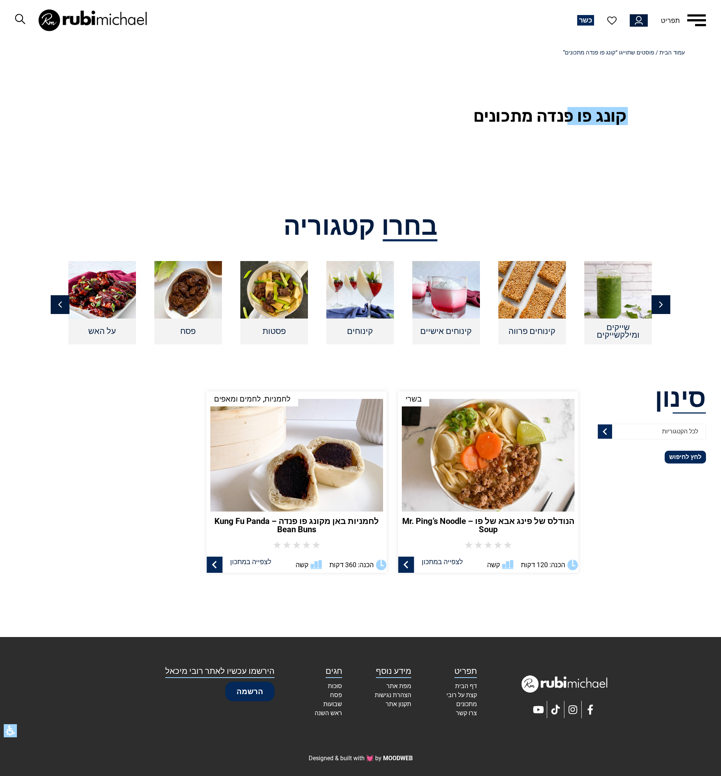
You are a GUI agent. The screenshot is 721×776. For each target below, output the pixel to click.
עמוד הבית (672, 52)
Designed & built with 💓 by (361, 758)
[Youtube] (538, 709)
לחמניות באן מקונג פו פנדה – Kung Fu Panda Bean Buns (296, 525)
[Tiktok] (555, 709)
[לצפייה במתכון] (406, 565)
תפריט (670, 20)
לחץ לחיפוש (685, 456)
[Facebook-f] (590, 709)
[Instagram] (573, 709)
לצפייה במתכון (442, 562)
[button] (60, 304)
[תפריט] (696, 20)
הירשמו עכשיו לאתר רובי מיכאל (220, 671)
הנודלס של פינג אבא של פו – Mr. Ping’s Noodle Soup (488, 525)
